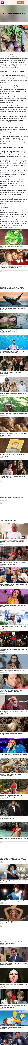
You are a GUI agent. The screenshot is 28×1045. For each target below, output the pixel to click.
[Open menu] (26, 2)
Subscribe (20, 2)
